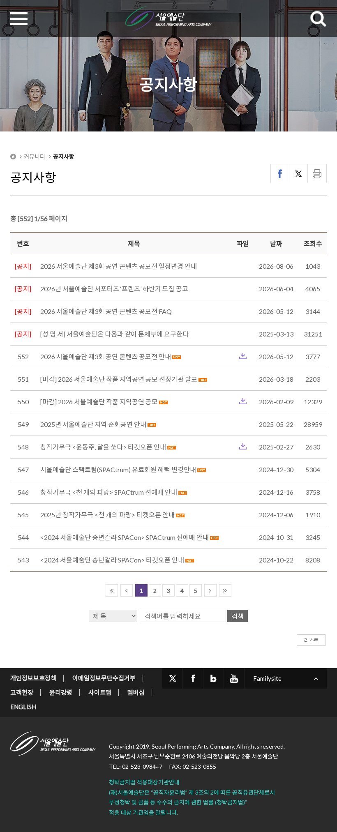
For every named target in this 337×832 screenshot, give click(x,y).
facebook (193, 678)
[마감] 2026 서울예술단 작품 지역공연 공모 (99, 402)
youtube (234, 678)
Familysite (267, 678)
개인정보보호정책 (33, 678)
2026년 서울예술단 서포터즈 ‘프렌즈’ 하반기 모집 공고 (114, 289)
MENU (19, 18)
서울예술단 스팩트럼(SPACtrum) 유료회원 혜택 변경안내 (118, 469)
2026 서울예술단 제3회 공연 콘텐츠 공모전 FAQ (106, 311)
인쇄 (317, 173)
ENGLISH (23, 706)
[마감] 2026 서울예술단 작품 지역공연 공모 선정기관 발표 (118, 379)
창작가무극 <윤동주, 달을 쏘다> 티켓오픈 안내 (103, 447)
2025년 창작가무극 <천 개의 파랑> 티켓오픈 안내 (108, 515)
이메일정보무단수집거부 (104, 678)
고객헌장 (21, 692)
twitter (172, 678)
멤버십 (136, 692)
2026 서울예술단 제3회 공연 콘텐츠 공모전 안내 (106, 356)
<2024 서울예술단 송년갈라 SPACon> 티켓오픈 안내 (112, 560)
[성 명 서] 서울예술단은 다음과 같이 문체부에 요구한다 (114, 334)
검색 (237, 616)
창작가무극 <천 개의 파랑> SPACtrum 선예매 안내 (108, 492)
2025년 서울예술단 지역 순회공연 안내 (93, 424)
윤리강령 (60, 692)
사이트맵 (99, 692)
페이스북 (280, 173)
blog (213, 678)
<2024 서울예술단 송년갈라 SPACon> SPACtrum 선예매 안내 (125, 537)
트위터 (298, 173)
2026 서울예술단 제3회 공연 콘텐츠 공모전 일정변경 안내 (118, 266)
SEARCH (318, 18)
